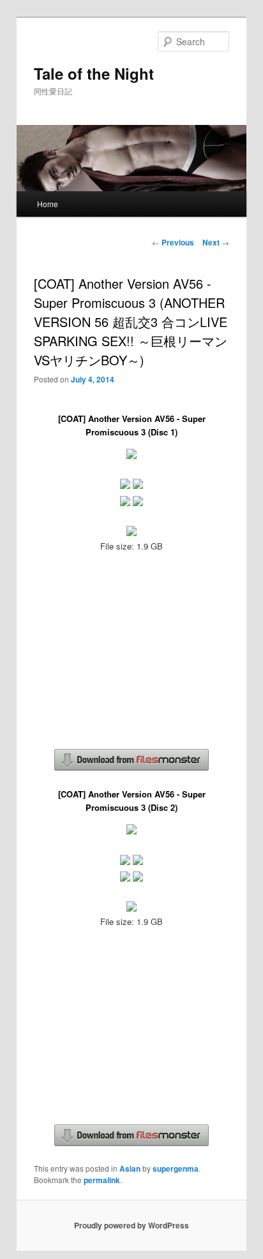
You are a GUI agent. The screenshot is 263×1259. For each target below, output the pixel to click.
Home (47, 203)
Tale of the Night (94, 73)
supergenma (176, 1168)
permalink (102, 1180)
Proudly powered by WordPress (131, 1225)
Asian (129, 1168)
